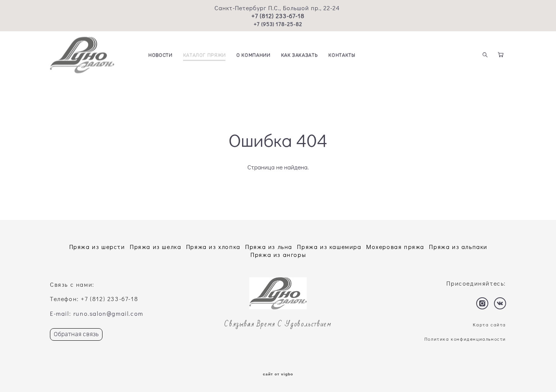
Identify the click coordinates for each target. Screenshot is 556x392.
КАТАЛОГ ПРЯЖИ (204, 55)
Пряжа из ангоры (278, 254)
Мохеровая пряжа (395, 247)
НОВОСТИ (160, 55)
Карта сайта (489, 324)
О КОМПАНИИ (253, 55)
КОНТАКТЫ (341, 55)
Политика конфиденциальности (465, 339)
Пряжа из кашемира (329, 247)
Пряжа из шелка (155, 247)
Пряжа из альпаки (458, 247)
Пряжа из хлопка (213, 247)
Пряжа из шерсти (97, 247)
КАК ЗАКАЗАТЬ (299, 55)
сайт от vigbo (278, 374)
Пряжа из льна (268, 247)
